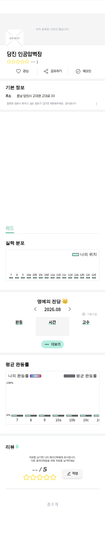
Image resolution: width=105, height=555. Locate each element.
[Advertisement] (52, 167)
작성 (75, 473)
